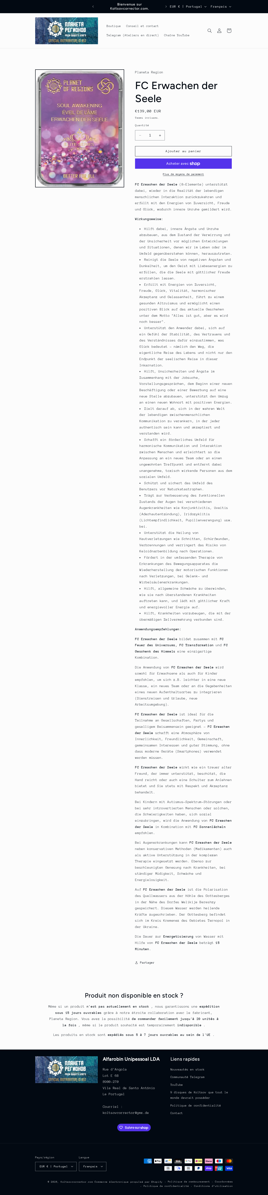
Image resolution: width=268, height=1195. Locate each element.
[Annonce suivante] (166, 6)
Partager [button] (147, 962)
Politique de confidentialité (195, 1105)
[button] (209, 30)
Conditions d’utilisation (213, 1186)
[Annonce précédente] (93, 6)
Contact (176, 1113)
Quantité (142, 125)
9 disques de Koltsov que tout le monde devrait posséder (199, 1095)
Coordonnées (224, 1181)
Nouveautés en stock (187, 1069)
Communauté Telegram (187, 1077)
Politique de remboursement (189, 1181)
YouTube (176, 1084)
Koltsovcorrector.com (77, 1181)
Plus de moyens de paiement (183, 174)
